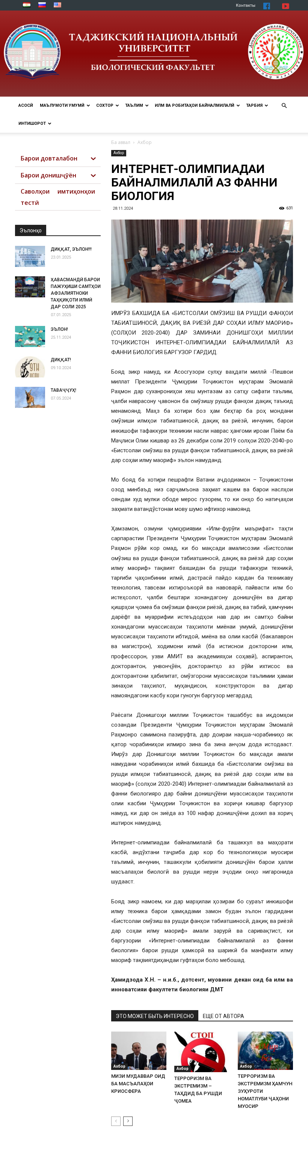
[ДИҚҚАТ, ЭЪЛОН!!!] (30, 256)
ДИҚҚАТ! (61, 359)
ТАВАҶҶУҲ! (63, 390)
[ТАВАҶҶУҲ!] (30, 397)
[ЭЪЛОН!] (30, 336)
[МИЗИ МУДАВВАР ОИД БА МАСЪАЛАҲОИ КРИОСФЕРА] (138, 1051)
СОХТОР (104, 105)
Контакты (245, 5)
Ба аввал (120, 142)
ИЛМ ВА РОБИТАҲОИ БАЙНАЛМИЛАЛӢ (194, 105)
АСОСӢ (25, 105)
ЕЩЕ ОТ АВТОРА (223, 1016)
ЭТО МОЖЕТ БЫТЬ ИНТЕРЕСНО (155, 1016)
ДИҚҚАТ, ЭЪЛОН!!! (71, 249)
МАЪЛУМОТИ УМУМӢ (62, 105)
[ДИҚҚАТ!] (30, 366)
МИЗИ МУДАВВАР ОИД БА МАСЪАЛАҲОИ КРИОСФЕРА (138, 1083)
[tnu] (154, 54)
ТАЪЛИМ (134, 105)
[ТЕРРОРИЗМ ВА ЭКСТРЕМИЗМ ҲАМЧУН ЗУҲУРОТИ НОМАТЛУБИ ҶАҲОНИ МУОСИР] (265, 1051)
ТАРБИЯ (254, 105)
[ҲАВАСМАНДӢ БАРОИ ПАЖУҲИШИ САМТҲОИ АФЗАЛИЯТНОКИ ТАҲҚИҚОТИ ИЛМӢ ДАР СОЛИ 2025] (30, 286)
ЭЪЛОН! (59, 329)
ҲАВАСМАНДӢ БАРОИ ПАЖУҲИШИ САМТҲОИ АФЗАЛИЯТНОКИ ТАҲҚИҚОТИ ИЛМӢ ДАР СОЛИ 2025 (76, 293)
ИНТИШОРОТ (32, 123)
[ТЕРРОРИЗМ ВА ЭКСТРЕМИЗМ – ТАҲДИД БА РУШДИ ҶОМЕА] (201, 1052)
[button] (284, 105)
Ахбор (118, 153)
